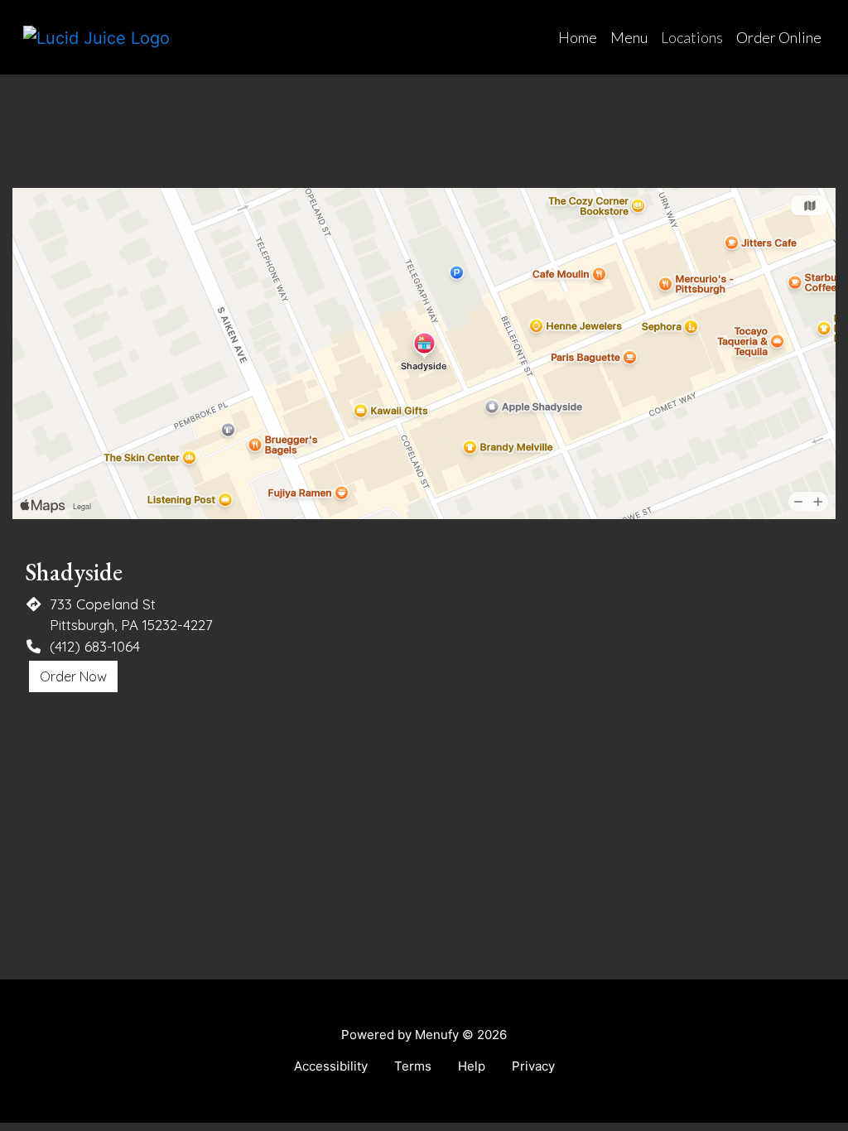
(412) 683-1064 (95, 646)
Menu (629, 37)
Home (577, 37)
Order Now (73, 676)
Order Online (779, 37)
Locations (692, 37)
